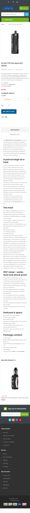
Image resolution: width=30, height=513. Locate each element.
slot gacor (23, 500)
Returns (5, 488)
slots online (14, 502)
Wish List (5, 481)
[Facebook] (16, 419)
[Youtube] (20, 419)
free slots (8, 502)
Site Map (5, 466)
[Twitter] (9, 419)
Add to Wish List (2, 117)
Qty (2, 105)
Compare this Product (6, 117)
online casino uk (21, 502)
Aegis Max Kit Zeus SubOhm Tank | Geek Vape (14, 398)
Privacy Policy (7, 439)
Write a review (19, 69)
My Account (6, 475)
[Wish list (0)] (13, 2)
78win (19, 500)
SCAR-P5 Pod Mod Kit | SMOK (15, 24)
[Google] (13, 419)
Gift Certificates (7, 457)
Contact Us (6, 445)
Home (2, 24)
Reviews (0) (15, 134)
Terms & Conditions (8, 442)
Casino (17, 512)
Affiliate (5, 460)
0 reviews (10, 69)
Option (4, 95)
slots (16, 500)
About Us (5, 432)
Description (15, 130)
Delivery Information (9, 435)
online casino (10, 506)
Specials (5, 463)
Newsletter (6, 485)
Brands (5, 454)
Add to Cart (10, 111)
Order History (6, 478)
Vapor (19, 498)
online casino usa (18, 506)
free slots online (14, 504)
